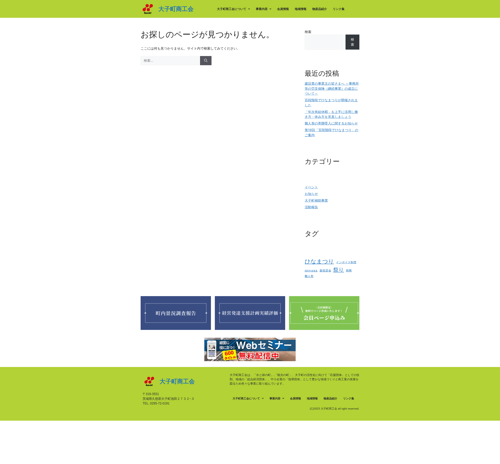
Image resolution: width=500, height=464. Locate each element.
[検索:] (170, 60)
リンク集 (339, 9)
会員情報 (283, 9)
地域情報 (300, 9)
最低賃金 (325, 270)
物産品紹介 (319, 9)
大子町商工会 (176, 9)
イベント (311, 187)
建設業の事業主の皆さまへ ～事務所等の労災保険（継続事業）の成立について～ (332, 88)
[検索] (206, 60)
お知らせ (311, 194)
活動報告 (311, 207)
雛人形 (309, 276)
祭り (338, 269)
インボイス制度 (346, 262)
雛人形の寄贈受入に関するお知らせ (331, 123)
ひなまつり (319, 261)
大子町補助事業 (316, 200)
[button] (233, 8)
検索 (308, 32)
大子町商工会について (231, 9)
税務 (349, 270)
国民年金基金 (311, 271)
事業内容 (262, 9)
